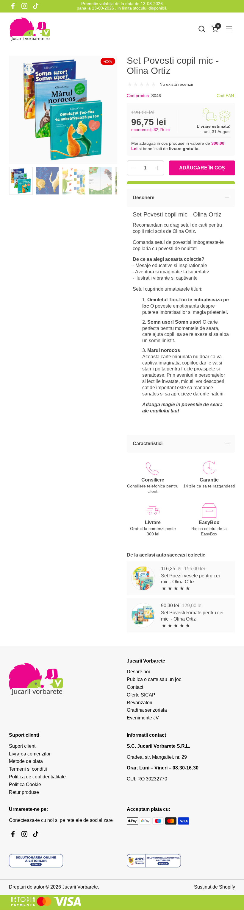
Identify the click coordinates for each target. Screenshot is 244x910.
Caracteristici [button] (147, 443)
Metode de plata (26, 761)
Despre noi (138, 671)
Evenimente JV (143, 717)
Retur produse (24, 792)
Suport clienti (23, 746)
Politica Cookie (25, 784)
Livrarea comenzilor (30, 753)
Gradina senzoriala (147, 710)
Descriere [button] (143, 197)
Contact (135, 687)
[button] (201, 28)
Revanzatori (139, 702)
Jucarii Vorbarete (80, 886)
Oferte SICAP (141, 694)
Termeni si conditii (28, 769)
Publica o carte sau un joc (154, 679)
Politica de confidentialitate (37, 776)
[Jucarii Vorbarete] (30, 29)
